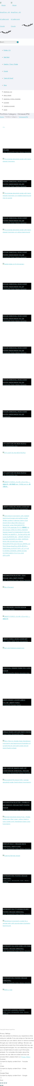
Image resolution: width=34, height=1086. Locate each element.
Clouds (6, 71)
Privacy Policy (25, 1057)
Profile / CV (7, 50)
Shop (5, 85)
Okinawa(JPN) (23, 117)
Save (1, 1080)
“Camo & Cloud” (8, 78)
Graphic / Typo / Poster (11, 64)
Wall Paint (6, 57)
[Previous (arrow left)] (0, 1085)
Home (2, 117)
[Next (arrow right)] (2, 1085)
